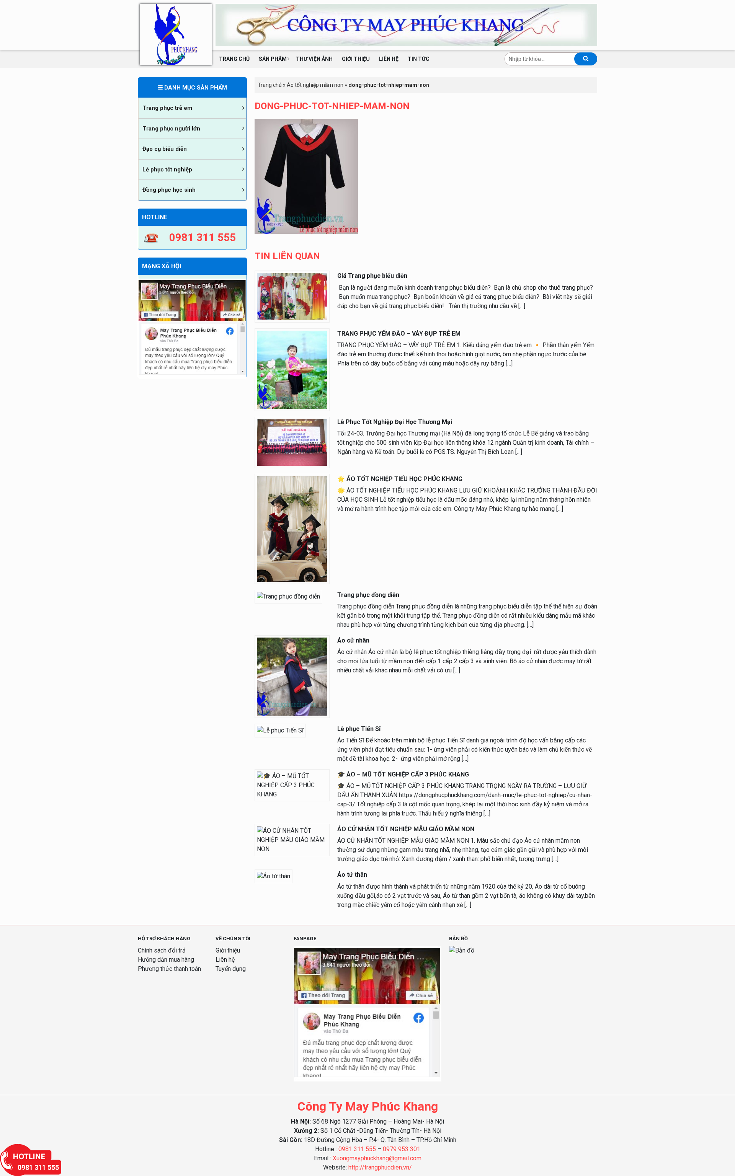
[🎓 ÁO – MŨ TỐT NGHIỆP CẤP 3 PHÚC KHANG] (292, 784)
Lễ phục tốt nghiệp (167, 169)
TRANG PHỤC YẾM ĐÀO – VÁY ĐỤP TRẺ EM (399, 333)
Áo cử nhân (353, 640)
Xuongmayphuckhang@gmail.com (377, 1158)
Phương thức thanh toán (169, 968)
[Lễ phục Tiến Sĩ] (280, 730)
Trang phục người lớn (171, 128)
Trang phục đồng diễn (368, 595)
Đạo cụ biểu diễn (164, 148)
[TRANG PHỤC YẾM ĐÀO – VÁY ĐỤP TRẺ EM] (292, 369)
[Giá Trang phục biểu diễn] (292, 296)
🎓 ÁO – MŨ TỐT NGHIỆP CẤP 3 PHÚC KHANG (403, 774)
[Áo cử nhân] (292, 676)
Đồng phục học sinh (169, 189)
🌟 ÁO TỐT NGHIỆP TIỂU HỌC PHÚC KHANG (399, 479)
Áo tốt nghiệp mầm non (315, 85)
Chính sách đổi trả (162, 950)
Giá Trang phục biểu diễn (372, 275)
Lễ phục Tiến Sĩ (359, 728)
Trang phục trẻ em (167, 107)
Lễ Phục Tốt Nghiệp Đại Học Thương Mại (394, 422)
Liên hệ (389, 59)
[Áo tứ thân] (273, 876)
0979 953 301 (401, 1149)
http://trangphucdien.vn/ (380, 1167)
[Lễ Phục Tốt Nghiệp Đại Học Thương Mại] (292, 441)
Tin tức (419, 59)
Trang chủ (234, 59)
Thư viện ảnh (314, 59)
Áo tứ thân (352, 874)
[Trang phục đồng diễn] (288, 596)
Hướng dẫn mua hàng (166, 959)
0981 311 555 (357, 1149)
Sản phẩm (273, 59)
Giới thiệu (356, 59)
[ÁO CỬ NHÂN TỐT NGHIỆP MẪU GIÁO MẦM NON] (292, 839)
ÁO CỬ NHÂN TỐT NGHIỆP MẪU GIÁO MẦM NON (405, 829)
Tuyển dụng (231, 968)
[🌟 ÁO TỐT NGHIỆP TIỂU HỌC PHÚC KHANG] (292, 528)
